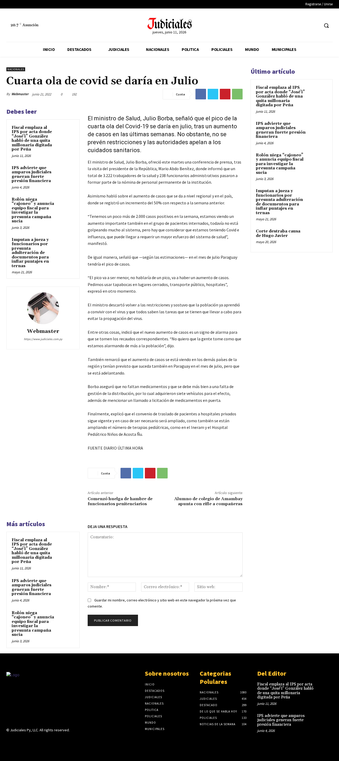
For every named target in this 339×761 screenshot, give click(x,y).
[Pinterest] (225, 94)
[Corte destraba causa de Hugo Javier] (318, 237)
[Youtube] (47, 740)
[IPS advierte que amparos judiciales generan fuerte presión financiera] (66, 173)
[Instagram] (19, 740)
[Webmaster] (43, 308)
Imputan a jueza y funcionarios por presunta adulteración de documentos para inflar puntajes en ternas (30, 253)
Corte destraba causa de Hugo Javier (278, 233)
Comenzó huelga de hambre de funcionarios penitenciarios (120, 501)
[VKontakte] (37, 740)
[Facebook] (305, 25)
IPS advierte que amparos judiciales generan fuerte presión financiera (31, 174)
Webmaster (20, 94)
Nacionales (15, 69)
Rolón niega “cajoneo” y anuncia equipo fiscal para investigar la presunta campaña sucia (33, 210)
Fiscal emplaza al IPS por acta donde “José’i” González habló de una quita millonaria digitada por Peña (32, 138)
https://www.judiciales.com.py (43, 339)
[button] (326, 25)
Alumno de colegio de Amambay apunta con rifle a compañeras (208, 501)
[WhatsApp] (237, 94)
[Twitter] (315, 25)
